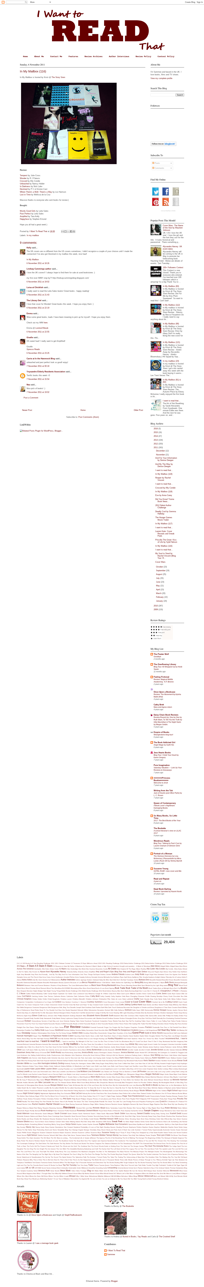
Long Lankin (165, 1071)
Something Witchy (49, 1124)
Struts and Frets (112, 1130)
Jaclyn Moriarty (143, 1047)
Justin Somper (107, 1058)
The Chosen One (160, 1141)
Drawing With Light (120, 1013)
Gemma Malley (81, 1030)
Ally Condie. (169, 969)
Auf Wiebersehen (54, 980)
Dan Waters (183, 1005)
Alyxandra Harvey (58, 971)
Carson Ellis (180, 993)
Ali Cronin (112, 969)
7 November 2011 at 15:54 (38, 379)
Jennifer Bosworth (108, 1050)
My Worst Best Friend (139, 1088)
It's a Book (35, 1047)
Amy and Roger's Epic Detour (135, 972)
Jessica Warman (127, 1052)
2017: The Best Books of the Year (167, 821)
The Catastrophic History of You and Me (140, 1141)
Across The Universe (25, 969)
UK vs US (30, 1168)
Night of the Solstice (160, 1090)
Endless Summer (113, 1018)
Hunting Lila (103, 1038)
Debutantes (93, 1010)
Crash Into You (22, 1005)
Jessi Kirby (77, 1052)
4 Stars (30, 966)
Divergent (62, 1013)
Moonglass (30, 1085)
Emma (30, 313)
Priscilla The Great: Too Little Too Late (112, 1101)
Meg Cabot (40, 1080)
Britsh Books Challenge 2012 (92, 991)
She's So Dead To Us (75, 1119)
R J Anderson (171, 1101)
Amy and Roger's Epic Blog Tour (109, 972)
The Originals (64, 1154)
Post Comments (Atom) (88, 417)
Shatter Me (38, 1119)
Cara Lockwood (78, 993)
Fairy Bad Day (123, 1021)
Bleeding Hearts (131, 985)
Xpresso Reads (33, 349)
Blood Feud (183, 985)
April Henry (128, 977)
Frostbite (28, 1030)
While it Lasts (64, 1176)
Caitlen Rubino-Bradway (34, 993)
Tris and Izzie (133, 1165)
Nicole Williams (146, 1090)
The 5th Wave (45, 1138)
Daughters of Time (161, 1007)
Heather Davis (128, 1036)
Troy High (155, 1165)
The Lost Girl (176, 1149)
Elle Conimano (130, 1015)
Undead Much (56, 1168)
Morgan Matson (56, 1085)
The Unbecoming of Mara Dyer (134, 1157)
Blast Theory (121, 985)
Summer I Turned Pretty (143, 1130)
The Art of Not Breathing (113, 1138)
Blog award (164, 985)
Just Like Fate (79, 1058)
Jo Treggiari (180, 1052)
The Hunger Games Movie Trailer (163, 518)
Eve (164, 1018)
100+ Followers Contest (173, 267)
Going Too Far (56, 1033)
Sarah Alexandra (36, 1113)
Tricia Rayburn (115, 1165)
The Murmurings (178, 1151)
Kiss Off (153, 1063)
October (160, 567)
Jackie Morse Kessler (118, 1047)
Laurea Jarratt (177, 1066)
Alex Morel (82, 969)
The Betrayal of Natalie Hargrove (172, 1138)
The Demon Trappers (94, 1143)
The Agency (100, 1138)
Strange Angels (77, 1130)
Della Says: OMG (138, 1010)
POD (137, 1099)
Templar (153, 1135)
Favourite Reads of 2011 (92, 1024)
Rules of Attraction (114, 1110)
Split (185, 1124)
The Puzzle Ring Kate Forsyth (117, 1154)
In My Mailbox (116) (163, 546)
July (158, 578)
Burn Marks (125, 991)
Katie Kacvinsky (107, 1060)
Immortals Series (57, 1044)
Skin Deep (87, 1121)
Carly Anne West (115, 993)
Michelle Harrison (180, 1080)
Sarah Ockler (119, 1113)
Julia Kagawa (182, 1055)
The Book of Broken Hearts (35, 1141)
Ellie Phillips (167, 1015)
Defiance (121, 1010)
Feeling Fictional (161, 677)
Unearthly (91, 1168)
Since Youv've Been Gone (39, 1121)
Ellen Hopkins (140, 1015)
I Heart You (142, 1038)
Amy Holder (173, 972)
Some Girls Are (150, 1121)
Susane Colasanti (46, 1132)
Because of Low (76, 982)
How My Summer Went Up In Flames (70, 1038)
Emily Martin (56, 1018)
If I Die (154, 1041)
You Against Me (84, 1179)
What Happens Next (29, 1173)
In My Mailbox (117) (163, 523)
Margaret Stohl (55, 1077)
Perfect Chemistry (47, 1099)
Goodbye (157, 657)
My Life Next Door (106, 1085)
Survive (172, 1130)
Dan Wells (20, 1007)
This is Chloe (37, 1160)
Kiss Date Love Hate (134, 1063)
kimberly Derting (57, 1063)
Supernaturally (157, 1130)
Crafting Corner (171, 1002)
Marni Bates (96, 1077)
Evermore (184, 1018)
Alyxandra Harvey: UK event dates (172, 247)
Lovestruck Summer (86, 1074)
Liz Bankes (126, 1071)
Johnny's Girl (110, 1055)
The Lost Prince (26, 1151)
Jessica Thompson (113, 1052)
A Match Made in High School (101, 966)
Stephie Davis (173, 1127)
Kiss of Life (146, 1063)
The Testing (119, 1157)
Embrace (20, 1018)
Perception (37, 1099)
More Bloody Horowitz (42, 1085)
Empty (76, 1018)
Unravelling (112, 1168)
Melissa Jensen (87, 1080)
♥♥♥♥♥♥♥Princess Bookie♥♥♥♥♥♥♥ (162, 779)
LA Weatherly (77, 1066)
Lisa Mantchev (71, 1071)
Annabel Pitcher (69, 977)
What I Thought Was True (46, 1173)
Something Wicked (36, 1124)
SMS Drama (107, 1121)
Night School (172, 1090)
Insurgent (164, 1044)
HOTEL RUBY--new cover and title (167, 871)
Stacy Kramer (50, 1127)
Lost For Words (22, 1074)
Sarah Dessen (73, 1113)
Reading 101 (182, 1104)
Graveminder (102, 1033)
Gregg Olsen (112, 1033)
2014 (156, 436)
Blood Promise (31, 988)
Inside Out (157, 1044)
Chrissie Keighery (24, 999)
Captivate (61, 993)
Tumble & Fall (171, 1165)
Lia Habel (122, 1069)
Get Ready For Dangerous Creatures (124, 1030)
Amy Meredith (26, 974)
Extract (28, 1021)
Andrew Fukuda (118, 974)
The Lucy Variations (71, 1151)
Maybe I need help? (180, 1077)
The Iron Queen (50, 1149)
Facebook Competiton (100, 1021)
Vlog (89, 1170)
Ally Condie (160, 969)
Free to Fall (168, 1027)
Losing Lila (183, 1071)
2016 (156, 428)
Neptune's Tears (84, 1090)
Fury (32, 1030)
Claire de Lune (116, 999)
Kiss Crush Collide (120, 1063)
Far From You (33, 1024)
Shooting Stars (135, 1119)
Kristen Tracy (33, 1066)
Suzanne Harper (58, 1132)
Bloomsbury (75, 988)
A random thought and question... (124, 966)
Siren (63, 1121)
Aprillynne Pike (137, 977)
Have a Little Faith (97, 1036)
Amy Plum (34, 974)
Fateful (45, 1024)
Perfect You (58, 1099)
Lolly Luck (157, 1071)
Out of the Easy (81, 1096)
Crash (185, 1002)
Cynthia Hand (136, 1005)
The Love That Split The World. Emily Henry (47, 1151)
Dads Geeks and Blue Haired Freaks (155, 1005)
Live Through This (115, 1071)
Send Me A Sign (130, 1116)
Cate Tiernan (48, 996)
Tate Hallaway (140, 1135)
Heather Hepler (139, 1036)
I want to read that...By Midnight (73, 1041)
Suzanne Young (161, 868)
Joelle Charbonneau (54, 1055)
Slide (93, 1121)
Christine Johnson (92, 999)
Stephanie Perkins (135, 1127)
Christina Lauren (66, 999)
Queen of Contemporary (165, 803)
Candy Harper (52, 993)
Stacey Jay (30, 1127)
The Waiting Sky (165, 1157)
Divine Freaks (71, 1013)
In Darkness (25, 186)
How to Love (88, 1038)
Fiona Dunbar (182, 1024)
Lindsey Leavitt (23, 1071)
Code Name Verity (160, 999)
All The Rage (130, 969)
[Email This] (62, 231)
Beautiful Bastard (156, 980)
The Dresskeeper (126, 1143)
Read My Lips (172, 1104)
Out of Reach (70, 1096)
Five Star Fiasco (28, 1027)
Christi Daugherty (54, 999)
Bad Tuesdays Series (130, 980)
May (158, 586)
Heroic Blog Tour (27, 1038)
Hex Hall (37, 1038)
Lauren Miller (40, 1069)
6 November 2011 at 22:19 (38, 308)
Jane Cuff (25, 1050)
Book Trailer (120, 988)
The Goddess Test (84, 1146)
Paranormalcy (155, 1096)
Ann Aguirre (173, 974)
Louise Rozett (42, 1074)
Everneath (20, 1021)
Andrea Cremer (105, 974)
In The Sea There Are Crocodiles (90, 1044)
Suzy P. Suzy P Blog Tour (130, 1132)
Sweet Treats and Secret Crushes (175, 1132)
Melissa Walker (108, 1080)
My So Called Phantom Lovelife (38, 1088)
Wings (135, 1176)
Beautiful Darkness (23, 982)
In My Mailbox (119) (163, 474)
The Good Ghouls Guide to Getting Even (105, 1146)
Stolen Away (182, 1127)
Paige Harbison (116, 1096)
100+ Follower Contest (62, 963)
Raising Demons (105, 1104)
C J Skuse (21, 993)
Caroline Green (141, 993)
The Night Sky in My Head (51, 1154)
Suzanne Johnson (71, 1132)
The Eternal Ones (159, 1143)
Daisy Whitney (173, 1005)
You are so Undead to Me (111, 1179)
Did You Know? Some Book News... (164, 500)
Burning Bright (134, 991)
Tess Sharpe (182, 1135)
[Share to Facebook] (71, 231)
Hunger (95, 1038)
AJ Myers (63, 969)
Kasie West (21, 1060)
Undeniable (72, 1168)
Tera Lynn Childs (163, 1135)
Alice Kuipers (121, 969)
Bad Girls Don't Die (116, 980)
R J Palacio (180, 1101)
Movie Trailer (68, 1085)
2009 (156, 609)
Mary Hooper (116, 1077)
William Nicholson (122, 1176)
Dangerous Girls (45, 1007)
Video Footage (81, 1171)
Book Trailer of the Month (137, 988)
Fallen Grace (146, 1021)
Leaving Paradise (64, 1069)
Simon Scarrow (182, 1119)
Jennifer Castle (133, 1050)
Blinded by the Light (152, 985)
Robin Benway (171, 1108)
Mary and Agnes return (163, 707)
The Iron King (28, 1149)
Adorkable (37, 969)
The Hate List (125, 1146)
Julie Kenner (33, 1058)
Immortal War (46, 1044)
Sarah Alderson (23, 1113)
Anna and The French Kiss (32, 977)
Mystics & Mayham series (167, 1088)
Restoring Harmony (56, 1108)
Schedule (20, 1116)
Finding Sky (173, 1024)
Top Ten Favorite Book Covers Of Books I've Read (44, 1165)
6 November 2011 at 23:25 (38, 353)
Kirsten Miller (91, 1063)
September (161, 570)
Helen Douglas (150, 1036)
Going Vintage (67, 1033)
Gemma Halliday (69, 1030)
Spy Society (21, 1127)
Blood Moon (21, 988)
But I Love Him (144, 991)
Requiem (46, 1108)
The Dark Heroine (53, 1143)
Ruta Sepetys (126, 1110)
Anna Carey (46, 977)
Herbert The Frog (161, 1036)
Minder (74, 1082)
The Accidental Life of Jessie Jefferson (82, 1138)
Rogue (27, 1110)
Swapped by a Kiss (146, 1132)
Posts (157, 163)
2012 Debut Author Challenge (163, 506)
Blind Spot (141, 985)
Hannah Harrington (25, 1036)
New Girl (101, 1090)
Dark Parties (96, 1007)
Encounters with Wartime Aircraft (96, 1018)
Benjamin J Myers (158, 982)
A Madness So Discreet (83, 966)
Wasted (126, 1171)
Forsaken (141, 1027)
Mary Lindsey (125, 1077)
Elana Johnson (48, 1015)
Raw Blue (163, 1104)
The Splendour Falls (79, 1157)
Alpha (26, 972)
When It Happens (135, 1173)
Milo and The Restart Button (61, 1082)
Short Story (145, 1119)
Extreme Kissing (69, 1021)
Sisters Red (80, 1121)
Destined (23, 189)
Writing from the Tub (163, 790)
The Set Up (46, 1157)
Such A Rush (122, 1130)
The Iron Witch (61, 1149)
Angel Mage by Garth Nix (164, 745)
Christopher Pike (104, 999)
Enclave (81, 1018)
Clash (142, 999)
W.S (93, 1171)
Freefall (175, 1027)
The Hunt (148, 1146)
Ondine (148, 1093)
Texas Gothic (21, 1138)
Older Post (138, 410)
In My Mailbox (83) (171, 286)
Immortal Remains (35, 1044)
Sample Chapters (151, 1110)
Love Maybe (67, 1074)
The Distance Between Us (111, 1143)
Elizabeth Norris (93, 1015)
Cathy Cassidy (105, 996)
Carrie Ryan (171, 993)
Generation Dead (92, 1030)
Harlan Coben (68, 1036)
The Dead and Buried (78, 1143)
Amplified (92, 972)
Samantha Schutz (137, 1110)
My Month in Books (150, 1085)
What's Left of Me (123, 1173)
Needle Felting (73, 1090)
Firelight (19, 1027)
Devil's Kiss (20, 1013)
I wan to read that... (32, 1041)
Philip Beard (76, 1099)
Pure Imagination (162, 765)
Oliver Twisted (141, 1093)
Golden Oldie (77, 1033)
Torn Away (84, 1165)
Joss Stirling (155, 1055)
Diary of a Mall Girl (31, 1013)
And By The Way (55, 974)
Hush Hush (127, 1038)
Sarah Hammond (84, 1113)
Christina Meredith (78, 999)
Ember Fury (183, 1015)
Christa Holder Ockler (39, 999)
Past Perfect (25, 214)
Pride (174, 1099)
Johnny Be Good (89, 1055)
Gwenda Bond (168, 1033)
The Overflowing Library (165, 664)
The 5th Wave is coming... (60, 1138)
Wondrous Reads (162, 841)
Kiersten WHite (23, 1063)
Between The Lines (68, 985)
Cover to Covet (131, 1002)
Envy (139, 1018)
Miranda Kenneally (114, 1082)
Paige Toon (127, 1096)
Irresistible (20, 1047)
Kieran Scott (182, 1060)
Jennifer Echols (157, 1050)
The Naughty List (35, 1154)
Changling (133, 996)
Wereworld (174, 1171)
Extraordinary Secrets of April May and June (47, 1021)
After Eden (45, 969)
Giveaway (26, 1033)
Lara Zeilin (103, 1066)
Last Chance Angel (122, 1066)
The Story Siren (58, 77)
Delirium (128, 1010)
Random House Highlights (120, 1104)
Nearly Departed (48, 1090)
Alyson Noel (45, 972)
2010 (156, 606)
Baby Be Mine (104, 980)
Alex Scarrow (90, 969)
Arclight (157, 977)
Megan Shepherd (64, 1080)
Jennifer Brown (121, 1050)
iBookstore (125, 1041)
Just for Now (69, 1058)
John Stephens (77, 1055)
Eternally (160, 1018)
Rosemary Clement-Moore (87, 1110)
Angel (147, 974)
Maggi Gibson (140, 1074)
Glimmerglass (42, 1033)
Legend (96, 1069)
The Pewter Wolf (161, 654)
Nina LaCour (76, 1093)
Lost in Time (25, 194)
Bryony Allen (116, 991)
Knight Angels (171, 1063)
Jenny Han (30, 1052)
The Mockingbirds (166, 1151)
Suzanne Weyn (96, 1132)
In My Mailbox (33, 259)
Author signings (80, 980)
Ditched (56, 1013)
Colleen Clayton (181, 999)
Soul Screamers (121, 1124)
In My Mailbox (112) (171, 305)
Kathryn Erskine (68, 1060)
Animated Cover (163, 974)
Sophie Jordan (82, 1124)
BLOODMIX (66, 988)
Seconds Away (99, 1116)
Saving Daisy (155, 1113)
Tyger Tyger (181, 1165)
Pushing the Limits (152, 1101)
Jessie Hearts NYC (141, 1052)
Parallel (147, 1096)
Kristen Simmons (23, 1066)
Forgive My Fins (118, 1027)
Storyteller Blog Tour (64, 1130)
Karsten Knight (182, 1058)
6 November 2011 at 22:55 (38, 332)
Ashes (19, 980)
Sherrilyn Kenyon (106, 1119)
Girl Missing (180, 1030)
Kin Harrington (81, 1063)
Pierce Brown (116, 1099)
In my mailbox (33, 235)
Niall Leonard (113, 1090)
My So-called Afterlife (57, 1088)
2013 (156, 440)
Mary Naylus (136, 1077)
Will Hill (113, 1176)
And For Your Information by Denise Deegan (166, 459)
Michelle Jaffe (33, 1082)
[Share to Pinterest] (73, 231)
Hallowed (184, 1033)
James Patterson (166, 1047)
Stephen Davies (147, 1127)
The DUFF (136, 1143)
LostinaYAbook (41, 328)
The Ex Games (171, 1143)
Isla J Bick (27, 1047)
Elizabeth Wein (118, 1015)
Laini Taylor (86, 1066)
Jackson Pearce (131, 1047)
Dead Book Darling (162, 889)
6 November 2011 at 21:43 (38, 295)
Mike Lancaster (44, 1082)
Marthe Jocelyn (106, 1077)
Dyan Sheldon (161, 1013)
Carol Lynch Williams (128, 993)
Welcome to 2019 (161, 783)
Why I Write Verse (82, 1176)
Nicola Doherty (124, 1090)
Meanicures (32, 1080)
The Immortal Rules (161, 1146)
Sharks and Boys (27, 1119)
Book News (91, 988)
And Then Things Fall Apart (90, 974)
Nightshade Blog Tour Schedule (60, 1093)
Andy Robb (139, 974)
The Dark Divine (41, 1143)
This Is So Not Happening (82, 1160)
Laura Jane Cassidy (155, 1066)
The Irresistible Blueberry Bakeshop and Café (82, 1149)
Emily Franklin (34, 1018)
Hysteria (134, 1038)
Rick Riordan (127, 1108)
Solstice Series (140, 1121)
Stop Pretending (38, 1130)
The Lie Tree (139, 1149)
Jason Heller (33, 1050)
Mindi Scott (81, 1082)
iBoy (131, 1041)
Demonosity (149, 1010)
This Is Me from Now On (51, 1160)
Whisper (72, 1176)
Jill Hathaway (152, 1052)
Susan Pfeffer (22, 1132)
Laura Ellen (143, 1066)
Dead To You (44, 1010)
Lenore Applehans (106, 1069)
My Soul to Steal (113, 1088)
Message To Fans (120, 1080)
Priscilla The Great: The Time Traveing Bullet (83, 1101)
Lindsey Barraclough (180, 1069)
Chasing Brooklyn (156, 996)
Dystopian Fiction (172, 1013)
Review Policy (143, 56)
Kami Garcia (125, 1058)
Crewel (60, 1005)
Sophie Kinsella (93, 1124)
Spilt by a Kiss (170, 1124)
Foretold (93, 1027)
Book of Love (100, 988)
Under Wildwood (82, 1168)
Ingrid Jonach (148, 1044)
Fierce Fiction (123, 1024)
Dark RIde (104, 1007)
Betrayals (184, 982)
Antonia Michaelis (104, 977)
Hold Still (53, 1038)
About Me (39, 56)
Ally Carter (151, 969)
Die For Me (41, 1013)
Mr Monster (77, 1085)
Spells (147, 1124)
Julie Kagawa (22, 1058)
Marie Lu (76, 1077)
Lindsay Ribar (167, 1069)
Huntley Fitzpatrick (115, 1038)
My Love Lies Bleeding (134, 1085)
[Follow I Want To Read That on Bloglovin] (163, 145)
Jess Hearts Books (162, 752)
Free (161, 1027)
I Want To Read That (116, 1250)
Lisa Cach (33, 1071)
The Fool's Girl (32, 1146)
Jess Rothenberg (67, 1052)
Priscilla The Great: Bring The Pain (34, 1101)
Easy (180, 1013)
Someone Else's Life (163, 1121)
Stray (99, 1130)
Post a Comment (31, 398)
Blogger (114, 1281)
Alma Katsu (178, 969)
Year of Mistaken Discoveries (68, 1179)
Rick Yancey (137, 1108)
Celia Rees (126, 996)
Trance (96, 1165)
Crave (30, 1005)
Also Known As (34, 972)
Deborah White (83, 1010)
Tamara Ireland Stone (83, 1135)
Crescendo (53, 1005)
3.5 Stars (21, 966)
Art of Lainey (176, 977)
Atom (40, 980)
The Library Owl (34, 300)
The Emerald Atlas (146, 1143)
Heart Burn (108, 1036)
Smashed (99, 1121)
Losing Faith (175, 1071)
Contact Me (56, 56)
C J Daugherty (164, 991)
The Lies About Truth (151, 1149)
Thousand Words (113, 1160)
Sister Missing (70, 1121)
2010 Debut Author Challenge (130, 963)
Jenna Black (81, 1050)
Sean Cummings (53, 1116)
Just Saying (97, 1058)
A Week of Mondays (143, 966)
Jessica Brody (87, 1052)
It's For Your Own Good (48, 1047)
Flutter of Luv (49, 1027)
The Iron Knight (39, 1149)
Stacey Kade (40, 1127)
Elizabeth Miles (81, 1015)
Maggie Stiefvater (152, 1074)
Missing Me (157, 1082)
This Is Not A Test (66, 1160)
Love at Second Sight (54, 1074)
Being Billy (139, 982)
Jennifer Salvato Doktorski (173, 1050)
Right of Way (146, 1108)
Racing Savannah (76, 1104)
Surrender (166, 1130)
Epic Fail (145, 1018)
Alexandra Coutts (101, 969)
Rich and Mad (87, 1108)
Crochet (65, 1005)
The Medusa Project (137, 1151)
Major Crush (178, 1074)
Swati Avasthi (158, 1132)
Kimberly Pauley (70, 1063)
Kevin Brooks (172, 1060)
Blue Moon (83, 988)
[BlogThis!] (65, 231)
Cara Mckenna (90, 993)
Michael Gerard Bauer (155, 1080)
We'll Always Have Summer (153, 1171)
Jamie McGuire (177, 1047)
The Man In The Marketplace (106, 1151)
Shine (127, 1119)
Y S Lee (55, 1179)
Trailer (90, 1165)
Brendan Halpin (32, 991)
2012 (156, 444)
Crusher (106, 1005)
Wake (97, 1171)
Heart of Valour (117, 1036)
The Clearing (171, 1141)
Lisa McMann (82, 1071)
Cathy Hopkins (116, 996)
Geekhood (59, 1030)
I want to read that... (171, 401)
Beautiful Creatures (180, 980)
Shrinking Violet (154, 1119)
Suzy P (118, 1132)
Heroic (19, 1038)
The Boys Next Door (81, 1141)
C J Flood (174, 991)
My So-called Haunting (73, 1088)
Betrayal (177, 982)
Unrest (131, 1168)
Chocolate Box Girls (180, 996)
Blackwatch (111, 985)
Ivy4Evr (87, 1047)
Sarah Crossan (61, 1113)
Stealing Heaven (110, 1127)
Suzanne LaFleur (84, 1132)
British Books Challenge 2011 (71, 991)
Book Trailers (153, 988)
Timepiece (20, 1162)
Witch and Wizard (159, 1176)
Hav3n (87, 1036)
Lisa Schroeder (94, 1071)
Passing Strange (171, 1096)
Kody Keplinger (182, 1063)
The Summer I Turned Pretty (97, 1157)
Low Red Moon (108, 1074)
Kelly (29, 248)
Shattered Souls (61, 1119)
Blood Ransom (41, 988)
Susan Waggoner (33, 1132)
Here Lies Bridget (174, 1036)
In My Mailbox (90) (171, 324)
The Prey (104, 1154)
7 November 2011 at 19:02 (38, 392)
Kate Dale (36, 1060)
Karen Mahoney (146, 1058)
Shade (163, 1116)
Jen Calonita (50, 1050)
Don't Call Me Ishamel (83, 1013)
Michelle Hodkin (22, 1082)
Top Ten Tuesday (70, 1165)
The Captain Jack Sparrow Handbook (101, 1141)
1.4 (21, 963)
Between (20, 985)
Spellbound (141, 1124)
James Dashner (154, 1047)
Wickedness (93, 1176)
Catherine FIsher (84, 996)
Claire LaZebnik (127, 999)
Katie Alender (78, 1060)
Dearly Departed (71, 1010)
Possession (155, 1099)
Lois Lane (150, 1071)
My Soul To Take (125, 1088)
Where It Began (181, 1173)
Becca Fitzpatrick (89, 982)
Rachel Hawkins (39, 1104)
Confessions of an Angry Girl (44, 1002)
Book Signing (109, 988)
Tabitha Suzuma (43, 1135)
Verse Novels (54, 1171)
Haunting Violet (79, 1036)
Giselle (30, 337)
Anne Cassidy (80, 977)
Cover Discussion (109, 1002)
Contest (58, 1002)
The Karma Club (104, 1149)
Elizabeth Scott (107, 1015)
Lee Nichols (83, 1069)
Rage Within (94, 1104)
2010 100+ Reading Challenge (109, 963)
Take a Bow (63, 1135)
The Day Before (65, 1143)
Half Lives (177, 1033)
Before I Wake (111, 982)
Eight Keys (28, 1015)
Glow (49, 1033)
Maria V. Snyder (67, 1077)
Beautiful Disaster (36, 982)
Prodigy (129, 1101)
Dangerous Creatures (31, 1007)
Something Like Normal (179, 1121)
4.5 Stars (39, 966)
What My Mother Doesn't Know (88, 1173)
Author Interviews (119, 56)
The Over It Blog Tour (77, 1154)
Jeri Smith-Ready (54, 1052)
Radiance (86, 1104)
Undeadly (64, 1168)
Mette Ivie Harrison (133, 1080)
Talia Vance (71, 1135)
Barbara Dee (144, 980)
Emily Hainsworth (46, 1018)
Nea (28, 385)
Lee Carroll (74, 1069)
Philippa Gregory (86, 1099)
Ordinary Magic (34, 1096)
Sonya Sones (70, 1124)
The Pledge (96, 1154)
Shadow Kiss (170, 1116)
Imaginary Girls (182, 1041)
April (158, 589)
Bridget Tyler (42, 991)
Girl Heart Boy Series (167, 1030)
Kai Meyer (115, 1058)
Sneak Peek (117, 1121)
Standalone (59, 1127)
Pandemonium (138, 1096)
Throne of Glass (138, 1160)
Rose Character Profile (61, 1110)
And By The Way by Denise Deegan (164, 465)
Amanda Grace (83, 972)
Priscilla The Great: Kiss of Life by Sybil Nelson (166, 541)
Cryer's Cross (113, 1005)
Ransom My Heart (136, 1104)
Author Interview (68, 980)
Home (25, 56)
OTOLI (42, 1096)
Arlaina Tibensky (166, 977)
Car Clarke (68, 993)
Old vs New (132, 1093)
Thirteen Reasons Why (25, 1160)
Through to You (150, 1160)
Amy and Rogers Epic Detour (158, 972)
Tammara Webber (98, 1135)
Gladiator (34, 1033)
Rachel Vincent (53, 1104)
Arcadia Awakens (149, 977)
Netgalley (94, 1090)
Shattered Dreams (48, 1119)
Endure (122, 1018)
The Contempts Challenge (26, 1143)
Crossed (23, 181)
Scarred (184, 1113)
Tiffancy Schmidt (162, 1160)
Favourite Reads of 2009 (57, 1024)
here (45, 322)
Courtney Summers (95, 1002)
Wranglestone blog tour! (163, 735)
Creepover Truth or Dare (40, 1005)
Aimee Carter (54, 969)
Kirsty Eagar (100, 1063)
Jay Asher (41, 1050)
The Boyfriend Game (66, 1141)
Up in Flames (138, 1168)
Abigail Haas (174, 966)
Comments (159, 168)
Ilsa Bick (173, 1041)
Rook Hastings (47, 1110)
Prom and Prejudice (139, 1101)
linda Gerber (158, 1069)
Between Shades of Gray (52, 985)
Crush (101, 1005)
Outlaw (89, 1096)
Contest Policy (166, 56)
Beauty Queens (64, 982)
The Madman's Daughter (86, 1151)
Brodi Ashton (107, 991)
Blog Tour (173, 985)
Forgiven (127, 1027)
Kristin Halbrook (54, 1066)
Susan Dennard (181, 1130)
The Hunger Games (137, 1146)
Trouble (149, 1165)
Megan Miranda (51, 1080)
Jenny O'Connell (40, 1052)
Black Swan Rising (99, 985)
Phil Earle (67, 1099)
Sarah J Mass (96, 1113)
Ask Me (35, 980)
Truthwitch (162, 1165)
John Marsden (66, 1055)
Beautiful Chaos (167, 980)
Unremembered (123, 1168)
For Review (72, 1026)
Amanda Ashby (72, 972)
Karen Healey (135, 1058)
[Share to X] (68, 231)
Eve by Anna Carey (163, 495)
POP (149, 1099)
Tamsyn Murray (112, 1135)
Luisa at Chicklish (35, 287)
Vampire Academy (26, 1171)
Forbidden (86, 1027)
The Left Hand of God (118, 1149)
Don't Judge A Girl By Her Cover (102, 1013)
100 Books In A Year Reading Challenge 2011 (38, 963)
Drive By (144, 1013)
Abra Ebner (183, 966)
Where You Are (53, 1176)
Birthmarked (80, 985)
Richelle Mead (99, 1108)
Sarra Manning (131, 1113)
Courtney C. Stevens (79, 1002)
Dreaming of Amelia (133, 1013)
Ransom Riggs (148, 1104)
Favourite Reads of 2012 (110, 1024)
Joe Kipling (31, 1055)
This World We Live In (99, 1160)
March (159, 593)
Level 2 (115, 1069)
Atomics (45, 980)
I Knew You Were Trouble (155, 1038)
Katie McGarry (118, 1060)
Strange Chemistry (90, 1130)
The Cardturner (120, 1141)
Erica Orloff (152, 1018)
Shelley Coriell (88, 1119)
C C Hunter (154, 991)
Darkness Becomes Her (125, 1007)
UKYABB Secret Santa (43, 1168)
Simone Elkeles (23, 1121)
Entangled (129, 1018)
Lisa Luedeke (61, 1071)
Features (73, 56)
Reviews (69, 1107)
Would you (36, 1179)
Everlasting (170, 1018)
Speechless (132, 1124)
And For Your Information (71, 974)
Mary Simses (145, 1077)
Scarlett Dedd (175, 1113)
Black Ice (88, 985)
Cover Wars (160, 562)
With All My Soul (171, 1176)
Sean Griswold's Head (67, 1116)
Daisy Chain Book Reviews (166, 715)
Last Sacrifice (133, 1066)
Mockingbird (165, 1082)
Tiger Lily (171, 1160)
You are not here (96, 1179)
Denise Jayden (172, 1010)
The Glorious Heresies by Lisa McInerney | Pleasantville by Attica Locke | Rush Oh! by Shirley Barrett (168, 858)
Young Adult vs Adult (144, 1179)
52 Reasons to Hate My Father (64, 966)
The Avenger (140, 1138)
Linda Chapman (147, 1069)
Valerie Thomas (170, 1168)
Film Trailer (141, 1024)
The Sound (55, 1157)
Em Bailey (174, 1015)
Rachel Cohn (27, 1104)
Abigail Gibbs (165, 966)
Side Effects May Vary (168, 1119)
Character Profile (144, 996)
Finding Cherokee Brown (160, 1024)
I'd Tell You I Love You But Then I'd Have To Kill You (103, 1041)
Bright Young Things (54, 991)
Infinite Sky (133, 1044)
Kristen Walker (44, 1066)
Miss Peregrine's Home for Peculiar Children (137, 1082)
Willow (131, 1176)
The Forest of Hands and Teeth (48, 1146)
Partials (162, 1096)
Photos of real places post (102, 1099)
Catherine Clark (71, 996)
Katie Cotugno (89, 1060)
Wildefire (100, 1176)
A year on (157, 881)
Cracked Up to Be (158, 1002)
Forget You (108, 1027)
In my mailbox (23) (171, 361)
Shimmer (121, 1119)
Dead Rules (35, 1010)
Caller (45, 993)
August (159, 574)
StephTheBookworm (73, 1215)
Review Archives (93, 56)
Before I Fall (100, 982)
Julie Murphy (42, 1058)
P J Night (107, 1096)
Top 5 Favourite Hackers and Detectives (89, 1162)
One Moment (156, 1093)
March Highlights (43, 1077)
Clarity (136, 999)
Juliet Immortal (52, 1058)
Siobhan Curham (55, 1121)
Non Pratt (96, 1093)
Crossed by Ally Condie (165, 488)
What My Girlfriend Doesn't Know (66, 1173)
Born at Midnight (163, 988)
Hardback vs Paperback (51, 1036)
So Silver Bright (128, 1121)
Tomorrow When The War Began (64, 1162)
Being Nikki (148, 982)
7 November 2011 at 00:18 (38, 366)
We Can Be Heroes (136, 1171)
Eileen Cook (37, 1015)
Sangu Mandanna (165, 1110)
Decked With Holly (111, 1010)
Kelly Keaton (138, 1060)
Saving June (164, 1113)
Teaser (148, 1135)
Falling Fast (166, 1021)
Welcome (166, 1171)
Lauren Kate (29, 1069)
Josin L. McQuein (144, 1055)
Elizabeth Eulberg (69, 1015)
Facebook (88, 1021)
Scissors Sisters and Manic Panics (35, 1116)
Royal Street (103, 1110)
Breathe (184, 988)
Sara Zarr (184, 1110)
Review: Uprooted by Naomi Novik (168, 891)
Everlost (177, 1018)
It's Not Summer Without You (67, 1047)
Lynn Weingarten (129, 1074)
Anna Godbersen (57, 977)
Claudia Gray (148, 999)
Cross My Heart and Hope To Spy (80, 1005)
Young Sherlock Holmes (160, 1179)
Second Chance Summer (84, 1116)
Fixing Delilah (39, 1027)
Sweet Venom (21, 1135)
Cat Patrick (26, 996)
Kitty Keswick (161, 1063)
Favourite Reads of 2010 (74, 1024)
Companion (21, 1002)
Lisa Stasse (105, 1071)
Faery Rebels (113, 1021)
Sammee (111, 1254)
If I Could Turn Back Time (142, 1041)
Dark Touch (112, 1007)
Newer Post (27, 410)
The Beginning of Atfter (153, 1138)
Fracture (148, 1027)
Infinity (140, 1044)
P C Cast (101, 1096)
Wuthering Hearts (46, 1179)
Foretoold (100, 1027)
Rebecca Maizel (28, 1108)
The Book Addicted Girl (164, 742)
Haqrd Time (37, 1036)
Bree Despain (21, 991)
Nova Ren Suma (106, 1093)
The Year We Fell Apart (179, 1157)
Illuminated (166, 1041)
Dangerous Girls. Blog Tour (60, 1007)
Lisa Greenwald (42, 1071)
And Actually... (44, 974)
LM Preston (141, 1071)
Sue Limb (131, 1130)
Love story (75, 1074)
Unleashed (24, 184)
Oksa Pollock (123, 1093)
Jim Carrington (163, 1052)
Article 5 (184, 977)
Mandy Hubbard (30, 1077)
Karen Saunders (159, 1058)
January (160, 601)
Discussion (49, 1013)
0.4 (18, 963)
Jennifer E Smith (144, 1050)
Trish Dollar (142, 1165)
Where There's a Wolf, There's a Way (36, 192)
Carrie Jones (161, 993)
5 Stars (48, 966)
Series (138, 1116)
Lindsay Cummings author (39, 269)
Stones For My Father (24, 1130)
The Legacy (130, 1149)
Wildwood (107, 1176)
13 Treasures (75, 963)
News (107, 1090)
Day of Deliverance (23, 1010)
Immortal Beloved (23, 1044)
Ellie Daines (149, 1015)
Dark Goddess (87, 1007)
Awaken (89, 980)
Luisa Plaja (118, 1074)
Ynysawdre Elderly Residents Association (46, 371)
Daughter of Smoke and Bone (143, 1007)
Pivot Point (126, 1099)
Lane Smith (95, 1066)
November (160, 455)
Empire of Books (161, 732)
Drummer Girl (151, 1013)
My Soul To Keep (87, 1088)
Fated (41, 1024)
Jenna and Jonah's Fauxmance (66, 1050)
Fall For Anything (135, 1021)
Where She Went (23, 1176)
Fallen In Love (156, 1021)
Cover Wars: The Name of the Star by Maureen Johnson (173, 227)
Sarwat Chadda (143, 1113)
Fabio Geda (80, 1021)
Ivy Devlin (81, 1047)
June (158, 582)
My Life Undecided (119, 1085)
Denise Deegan (160, 1010)
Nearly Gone (59, 1090)
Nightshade (44, 1093)
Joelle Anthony (41, 1055)
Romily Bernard (35, 1110)
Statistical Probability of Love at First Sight (88, 1127)
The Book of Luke (52, 1141)
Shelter (96, 1119)
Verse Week (65, 1170)
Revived (79, 1108)
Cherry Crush (167, 996)
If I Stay (159, 1041)
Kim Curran (33, 1063)
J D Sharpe (94, 1047)
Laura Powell (166, 1066)
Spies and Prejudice (157, 1124)
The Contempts (182, 1141)
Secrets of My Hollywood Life (114, 1116)
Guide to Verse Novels (154, 1033)
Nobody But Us (87, 1093)
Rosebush (72, 1110)
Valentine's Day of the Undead (153, 1168)
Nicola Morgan (134, 1090)
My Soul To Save (100, 1088)
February (160, 597)
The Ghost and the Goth (68, 1146)
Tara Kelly (131, 1135)
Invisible (184, 1044)
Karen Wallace (171, 1058)
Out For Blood (50, 1096)
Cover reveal (120, 1002)
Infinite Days (124, 1044)
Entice (135, 1018)
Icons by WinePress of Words (168, 210)
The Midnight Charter (152, 1151)
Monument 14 (21, 1085)
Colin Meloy (171, 999)
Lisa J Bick (52, 1071)
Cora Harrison (66, 1002)
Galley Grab (39, 1030)
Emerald (26, 1018)
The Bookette (160, 828)
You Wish (134, 1179)
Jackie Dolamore (105, 1047)
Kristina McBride (66, 1066)
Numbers (115, 1093)
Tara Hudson (123, 1135)
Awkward (96, 980)
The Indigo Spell (175, 1146)
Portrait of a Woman (163, 854)
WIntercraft (148, 1176)
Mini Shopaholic (102, 1082)
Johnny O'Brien (100, 1055)
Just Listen (88, 1058)
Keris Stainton (149, 1060)
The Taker (110, 1157)
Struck (103, 1130)
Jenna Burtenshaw (94, 1050)
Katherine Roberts (56, 1060)
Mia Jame (144, 1080)
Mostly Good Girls (28, 211)
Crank (180, 1002)
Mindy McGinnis (90, 1082)
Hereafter (184, 1036)
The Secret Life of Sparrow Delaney (171, 1154)
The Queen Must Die (135, 1154)
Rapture (157, 1104)
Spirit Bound (179, 1124)
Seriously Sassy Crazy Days (151, 1116)
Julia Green (165, 1055)
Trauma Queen (104, 1165)
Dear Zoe (61, 1010)
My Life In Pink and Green (90, 1085)
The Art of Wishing (128, 1138)
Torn (78, 1165)
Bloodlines (58, 988)
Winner (141, 1176)
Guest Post (138, 1032)
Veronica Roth (44, 1171)
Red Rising (38, 1108)
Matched (154, 1077)
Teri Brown (174, 1135)
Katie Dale (98, 1060)
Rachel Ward (64, 1104)
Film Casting (133, 1024)
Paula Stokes (28, 1099)
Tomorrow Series (46, 1162)
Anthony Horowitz (91, 977)
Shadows (179, 1116)
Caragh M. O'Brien (101, 993)
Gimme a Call (143, 1030)
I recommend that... (172, 1038)
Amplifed (23, 216)
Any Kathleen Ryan (117, 977)
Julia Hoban (173, 1055)
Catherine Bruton (60, 996)
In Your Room (107, 1044)
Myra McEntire (152, 1088)
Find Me (148, 1024)
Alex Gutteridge (72, 969)
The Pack (88, 1154)
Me (18, 1080)
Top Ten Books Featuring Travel (146, 1162)
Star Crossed (68, 1127)
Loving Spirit (98, 1074)
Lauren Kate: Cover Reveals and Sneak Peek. (164, 533)
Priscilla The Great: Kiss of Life (57, 1101)
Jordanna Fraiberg (131, 1055)
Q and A (162, 1101)
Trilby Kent (124, 1165)
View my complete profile (161, 78)
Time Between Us (181, 1160)
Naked (178, 1088)
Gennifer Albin (103, 1030)
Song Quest (60, 1124)
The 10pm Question (33, 1138)
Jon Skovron (119, 1055)
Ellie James (158, 1015)
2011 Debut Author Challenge (151, 963)
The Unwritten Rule (152, 1157)
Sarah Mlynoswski (107, 1113)
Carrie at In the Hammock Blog (41, 358)
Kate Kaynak (44, 1060)
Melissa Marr (98, 1080)
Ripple (154, 1108)
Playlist (132, 1099)
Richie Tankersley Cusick (114, 1108)
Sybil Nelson (32, 1135)
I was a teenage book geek (46, 1243)
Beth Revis (169, 982)
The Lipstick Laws (165, 1149)
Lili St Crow (138, 1069)
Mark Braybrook (85, 1077)
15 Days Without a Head (89, 963)
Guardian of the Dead (124, 1033)
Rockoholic (20, 1110)
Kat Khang (29, 1060)
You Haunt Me (125, 1179)
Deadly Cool (53, 1010)
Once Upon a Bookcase (164, 692)
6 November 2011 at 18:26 (38, 263)
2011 (156, 447)
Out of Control (60, 1096)
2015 (156, 432)
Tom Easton (36, 1162)
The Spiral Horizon (65, 1157)
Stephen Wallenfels (161, 1127)
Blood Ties (50, 988)
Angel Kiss (153, 974)
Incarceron (115, 1044)
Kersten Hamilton (161, 1060)
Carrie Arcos (151, 993)
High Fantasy (44, 1038)
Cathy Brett (159, 705)
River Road (160, 1108)
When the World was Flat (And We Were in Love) (159, 1173)
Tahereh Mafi (53, 1135)
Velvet (35, 1171)
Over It (94, 1096)
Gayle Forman (50, 1030)
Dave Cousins (172, 1007)
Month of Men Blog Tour (178, 1082)
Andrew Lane (130, 974)
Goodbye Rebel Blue (90, 1033)
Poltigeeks (143, 1099)
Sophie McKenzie (106, 1124)
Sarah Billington (48, 1113)
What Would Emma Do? (108, 1173)
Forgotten (134, 1027)
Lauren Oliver (51, 1069)
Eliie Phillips (58, 1015)
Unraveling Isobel (101, 1168)
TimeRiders (28, 1162)
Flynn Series (59, 1027)
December (160, 451)
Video (73, 1171)
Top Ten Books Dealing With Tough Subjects (119, 1162)
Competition (29, 1002)
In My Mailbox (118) (163, 491)
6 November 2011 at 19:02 (38, 282)
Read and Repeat (161, 879)
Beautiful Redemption (50, 982)
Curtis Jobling (124, 1005)
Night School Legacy (31, 1093)
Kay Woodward (129, 1060)
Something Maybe (23, 1124)
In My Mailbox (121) (171, 342)
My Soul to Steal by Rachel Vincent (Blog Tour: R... (165, 555)
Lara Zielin (111, 1066)
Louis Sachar (32, 1074)
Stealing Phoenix (122, 1127)
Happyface (24, 219)
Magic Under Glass (166, 1074)
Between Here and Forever (33, 985)
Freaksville (156, 1027)
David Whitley (182, 1007)
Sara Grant (176, 1110)
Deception (100, 1010)
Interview (171, 1044)
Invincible (178, 1044)
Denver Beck (182, 1010)
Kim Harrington (44, 1063)
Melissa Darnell (76, 1080)
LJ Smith (133, 1071)
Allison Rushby (141, 969)
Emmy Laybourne (67, 1018)
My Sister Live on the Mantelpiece (170, 1085)
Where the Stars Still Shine (38, 1176)
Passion (181, 1096)
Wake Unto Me (104, 1171)
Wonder (23, 178)
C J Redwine (182, 991)
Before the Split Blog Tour (125, 982)
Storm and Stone (51, 1130)
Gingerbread (153, 1030)
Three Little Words (126, 1160)
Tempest (23, 175)
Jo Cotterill (171, 1052)
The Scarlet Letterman (151, 1154)
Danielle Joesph (75, 1007)
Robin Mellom (182, 1108)
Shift (116, 1119)
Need (66, 1090)
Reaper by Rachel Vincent (163, 479)
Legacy (91, 1069)
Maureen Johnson (163, 1077)
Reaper (19, 1108)
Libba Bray (130, 1069)
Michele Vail (168, 1080)
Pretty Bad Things (166, 1099)
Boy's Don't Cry (175, 988)
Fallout (173, 1021)
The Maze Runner (123, 1151)
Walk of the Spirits (116, 1171)
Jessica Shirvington (100, 1052)
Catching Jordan (37, 996)
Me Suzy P (23, 1080)
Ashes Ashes (27, 980)
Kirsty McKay (109, 1063)
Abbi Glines (155, 966)
